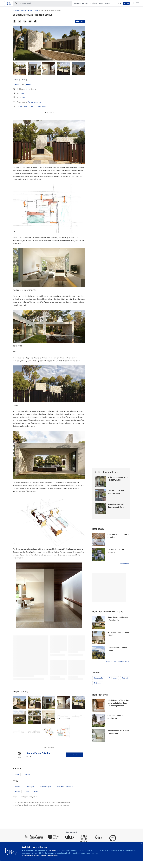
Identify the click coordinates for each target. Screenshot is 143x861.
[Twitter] (19, 21)
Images (107, 3)
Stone (17, 774)
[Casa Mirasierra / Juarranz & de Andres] (98, 539)
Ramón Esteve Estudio (38, 753)
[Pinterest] (35, 21)
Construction (22, 106)
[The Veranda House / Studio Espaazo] (100, 495)
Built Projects (30, 787)
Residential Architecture (65, 787)
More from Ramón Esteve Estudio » (118, 661)
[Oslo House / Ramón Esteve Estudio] (98, 637)
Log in (119, 3)
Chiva (27, 792)
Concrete (27, 774)
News (101, 3)
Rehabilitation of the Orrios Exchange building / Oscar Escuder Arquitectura (118, 703)
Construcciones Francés (37, 106)
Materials (125, 678)
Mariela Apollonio (34, 102)
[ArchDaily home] (7, 3)
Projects (77, 3)
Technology (113, 678)
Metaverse (97, 683)
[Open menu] (137, 3)
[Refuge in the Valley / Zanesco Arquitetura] (100, 508)
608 (22, 93)
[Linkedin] (25, 21)
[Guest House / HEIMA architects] (98, 554)
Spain (28, 85)
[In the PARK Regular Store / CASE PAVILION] (100, 481)
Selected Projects (45, 787)
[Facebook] (14, 21)
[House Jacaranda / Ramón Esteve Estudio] (98, 622)
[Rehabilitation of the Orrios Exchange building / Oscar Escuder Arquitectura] (98, 705)
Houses (16, 85)
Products (93, 3)
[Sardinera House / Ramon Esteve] (98, 652)
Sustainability (98, 678)
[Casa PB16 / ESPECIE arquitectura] (98, 720)
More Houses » (125, 563)
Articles (85, 3)
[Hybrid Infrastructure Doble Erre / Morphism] (98, 735)
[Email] (30, 21)
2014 (23, 97)
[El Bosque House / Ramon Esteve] (19, 702)
